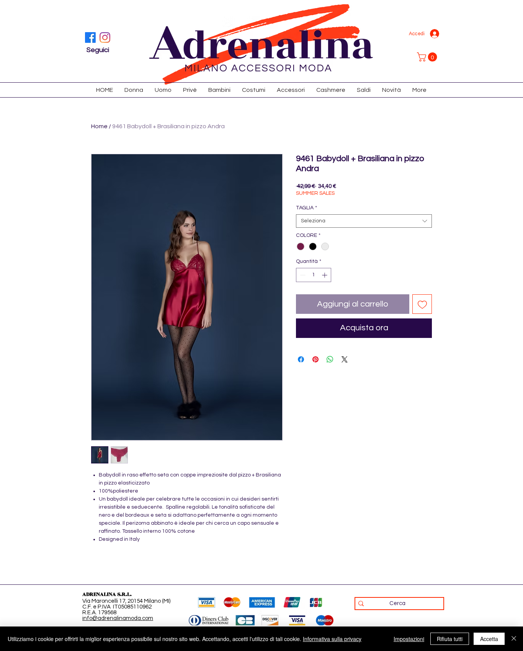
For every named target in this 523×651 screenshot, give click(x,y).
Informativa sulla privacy (332, 639)
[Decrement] (302, 275)
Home (99, 126)
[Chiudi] (513, 639)
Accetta (489, 639)
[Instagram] (105, 37)
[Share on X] (344, 359)
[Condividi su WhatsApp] (330, 359)
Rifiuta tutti (450, 639)
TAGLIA (306, 207)
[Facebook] (90, 37)
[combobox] (364, 221)
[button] (428, 57)
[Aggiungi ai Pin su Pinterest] (315, 359)
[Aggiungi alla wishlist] (422, 304)
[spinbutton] (313, 275)
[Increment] (325, 275)
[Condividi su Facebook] (301, 359)
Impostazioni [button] (409, 639)
